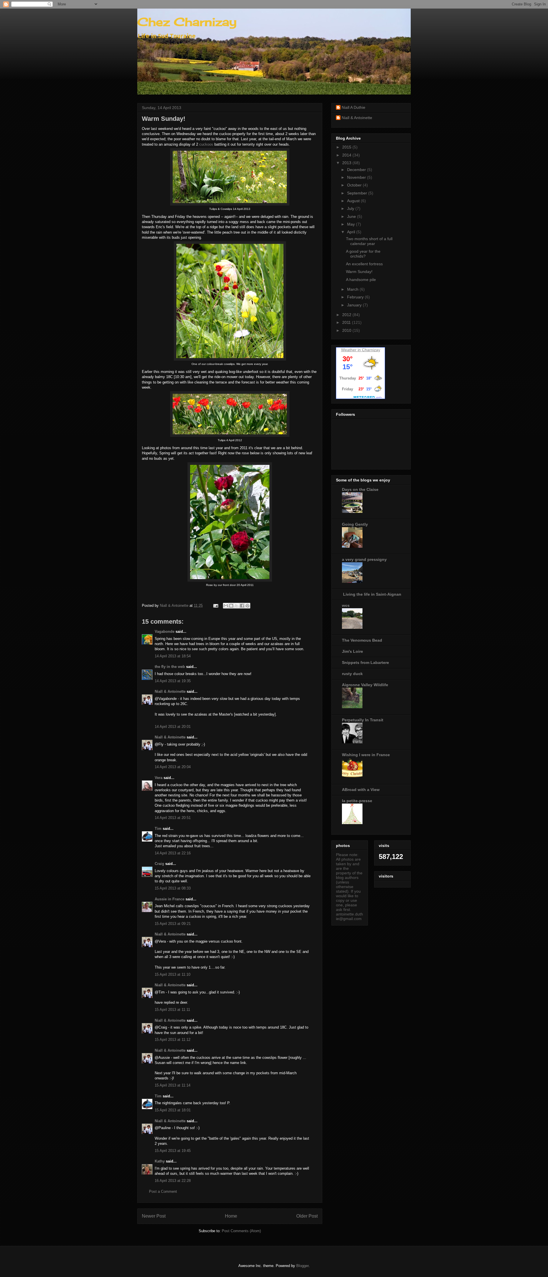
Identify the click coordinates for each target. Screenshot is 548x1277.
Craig (159, 864)
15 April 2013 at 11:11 (172, 1009)
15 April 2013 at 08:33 (173, 888)
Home (231, 1216)
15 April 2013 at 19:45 (173, 1151)
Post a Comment (163, 1191)
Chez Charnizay (187, 22)
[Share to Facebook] (242, 606)
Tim (158, 828)
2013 (347, 162)
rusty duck (352, 673)
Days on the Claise (360, 489)
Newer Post (154, 1216)
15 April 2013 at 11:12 (172, 1039)
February (356, 297)
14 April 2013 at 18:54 (173, 656)
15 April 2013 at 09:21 (173, 923)
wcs (346, 605)
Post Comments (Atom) (241, 1231)
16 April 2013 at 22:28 (173, 1180)
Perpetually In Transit (362, 720)
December (357, 169)
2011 (347, 322)
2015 (347, 147)
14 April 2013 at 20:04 (173, 767)
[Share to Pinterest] (247, 606)
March (353, 289)
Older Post (307, 1216)
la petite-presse (357, 800)
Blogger (302, 1266)
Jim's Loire (352, 651)
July (351, 208)
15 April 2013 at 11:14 (172, 1085)
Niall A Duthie (353, 107)
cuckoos (206, 144)
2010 (347, 330)
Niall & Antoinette (170, 691)
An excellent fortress (364, 264)
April (351, 232)
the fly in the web (170, 666)
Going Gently (355, 524)
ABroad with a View (361, 789)
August (354, 200)
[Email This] (226, 606)
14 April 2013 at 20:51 (173, 818)
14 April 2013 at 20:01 (173, 726)
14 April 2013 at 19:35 (173, 681)
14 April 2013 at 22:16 (173, 853)
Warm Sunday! (359, 271)
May (351, 224)
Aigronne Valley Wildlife (365, 684)
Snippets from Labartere (365, 662)
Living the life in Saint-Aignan (371, 594)
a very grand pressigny (364, 559)
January (355, 305)
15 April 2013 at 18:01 (173, 1110)
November (357, 177)
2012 (347, 314)
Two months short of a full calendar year (369, 241)
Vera (158, 778)
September (357, 193)
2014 (347, 155)
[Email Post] (215, 605)
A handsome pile (361, 279)
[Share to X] (236, 606)
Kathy (160, 1161)
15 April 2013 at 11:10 (172, 974)
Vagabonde (164, 631)
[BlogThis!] (231, 606)
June (352, 216)
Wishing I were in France (366, 754)
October (355, 185)
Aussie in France (169, 899)
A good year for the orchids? (363, 253)
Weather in (351, 350)
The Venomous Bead (362, 640)
